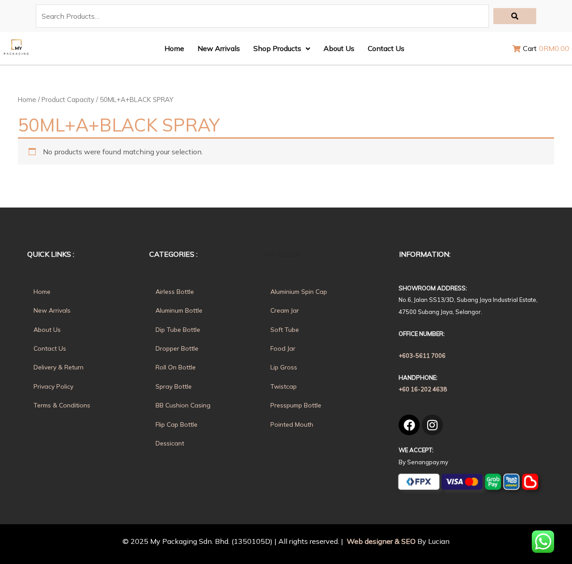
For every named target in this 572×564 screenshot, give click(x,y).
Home (27, 99)
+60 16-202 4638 (423, 389)
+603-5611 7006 (422, 355)
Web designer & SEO (380, 541)
